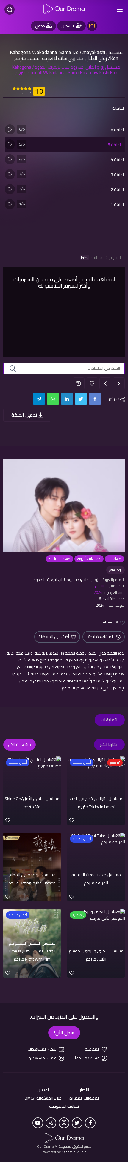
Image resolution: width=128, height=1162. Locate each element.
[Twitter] (81, 399)
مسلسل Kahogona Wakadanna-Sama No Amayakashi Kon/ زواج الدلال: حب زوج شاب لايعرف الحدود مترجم (66, 55)
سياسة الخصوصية (64, 1106)
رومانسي (115, 569)
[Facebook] (95, 399)
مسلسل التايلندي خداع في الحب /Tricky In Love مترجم (96, 802)
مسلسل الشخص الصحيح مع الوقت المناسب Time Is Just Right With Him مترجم (32, 951)
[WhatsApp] (53, 399)
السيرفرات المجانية (101, 257)
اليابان (99, 585)
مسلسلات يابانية (59, 558)
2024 (98, 592)
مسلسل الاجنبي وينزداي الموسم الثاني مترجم (96, 955)
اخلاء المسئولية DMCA (44, 1098)
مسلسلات (114, 558)
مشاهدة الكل (19, 744)
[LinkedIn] (67, 399)
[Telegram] (39, 399)
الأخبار (84, 1090)
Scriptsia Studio (74, 1151)
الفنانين (43, 1090)
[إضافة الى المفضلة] (92, 383)
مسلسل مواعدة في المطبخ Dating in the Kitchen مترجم (32, 878)
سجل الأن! (64, 1032)
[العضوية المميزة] (92, 26)
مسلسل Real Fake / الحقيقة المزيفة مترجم (96, 878)
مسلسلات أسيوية (89, 558)
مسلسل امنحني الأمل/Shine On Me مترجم (32, 802)
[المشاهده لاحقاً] (79, 383)
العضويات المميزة (84, 1098)
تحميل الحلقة (24, 414)
